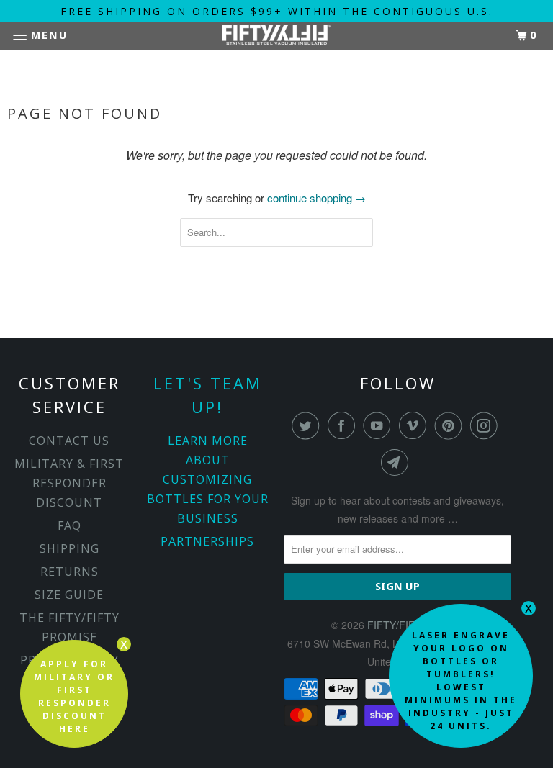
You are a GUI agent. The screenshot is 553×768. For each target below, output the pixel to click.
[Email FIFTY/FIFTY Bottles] (397, 462)
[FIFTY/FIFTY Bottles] (276, 36)
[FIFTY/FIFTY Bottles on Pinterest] (451, 425)
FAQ (69, 525)
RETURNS (69, 571)
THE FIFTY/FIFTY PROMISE (69, 627)
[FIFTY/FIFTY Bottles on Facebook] (344, 425)
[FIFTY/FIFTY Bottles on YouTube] (379, 425)
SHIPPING (69, 548)
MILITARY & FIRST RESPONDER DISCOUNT (69, 483)
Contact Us (69, 440)
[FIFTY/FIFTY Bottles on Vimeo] (415, 425)
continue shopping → (316, 197)
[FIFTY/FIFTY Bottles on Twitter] (308, 425)
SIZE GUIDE (69, 594)
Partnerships (207, 541)
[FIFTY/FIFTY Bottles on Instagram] (486, 425)
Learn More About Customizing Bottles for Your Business (208, 479)
